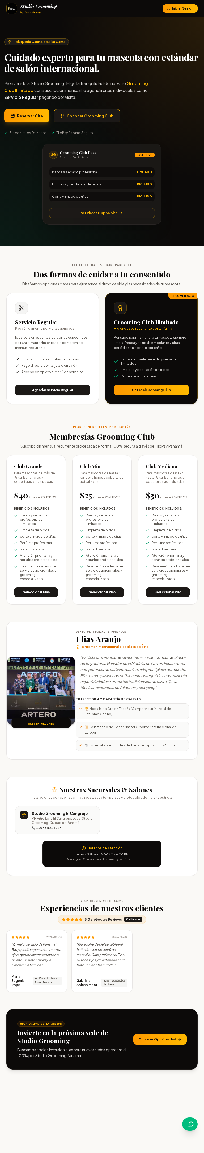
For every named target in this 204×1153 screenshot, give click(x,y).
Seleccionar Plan (36, 592)
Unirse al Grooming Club (151, 390)
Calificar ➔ (133, 919)
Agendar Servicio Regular (52, 390)
